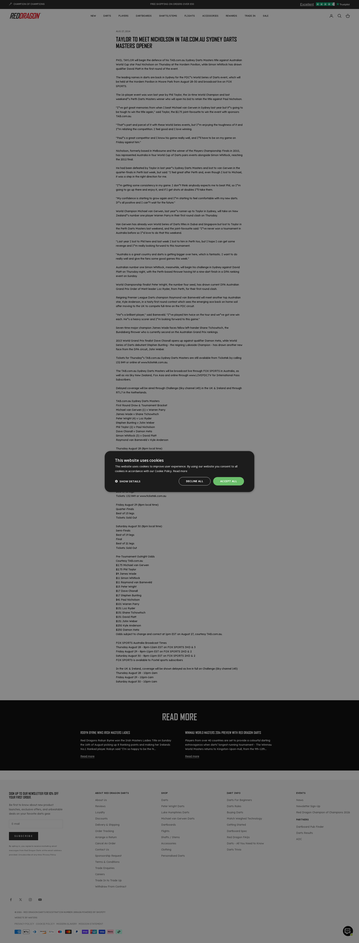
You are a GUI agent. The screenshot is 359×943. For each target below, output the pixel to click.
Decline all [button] (194, 481)
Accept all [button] (228, 481)
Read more (180, 471)
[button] (127, 481)
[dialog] (179, 471)
